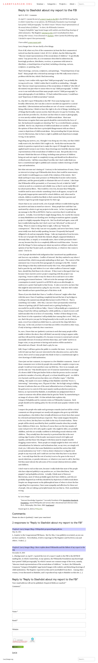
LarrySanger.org (18, 4)
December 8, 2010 (18, 553)
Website (15, 629)
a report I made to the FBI (49, 19)
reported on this (47, 33)
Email (15, 620)
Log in (14, 652)
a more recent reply (34, 42)
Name (15, 611)
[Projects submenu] (66, 3)
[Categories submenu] (56, 3)
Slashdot (50, 35)
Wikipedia (38, 509)
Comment (16, 586)
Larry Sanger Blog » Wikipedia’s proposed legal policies (41, 529)
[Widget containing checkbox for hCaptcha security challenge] (23, 640)
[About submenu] (75, 3)
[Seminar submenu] (44, 3)
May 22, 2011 (16, 532)
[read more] (50, 505)
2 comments (33, 15)
